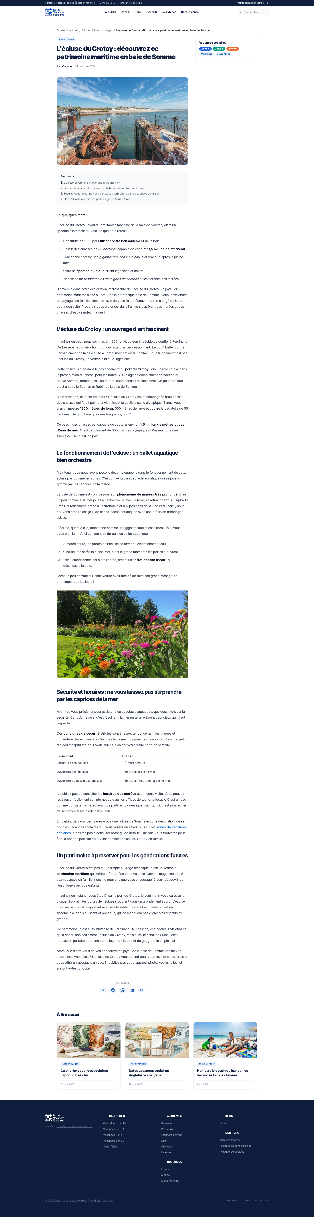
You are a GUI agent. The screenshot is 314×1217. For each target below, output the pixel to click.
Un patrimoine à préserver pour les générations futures (97, 199)
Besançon (167, 1123)
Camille (67, 66)
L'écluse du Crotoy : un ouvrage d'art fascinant (92, 182)
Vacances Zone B (113, 1134)
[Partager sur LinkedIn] (132, 990)
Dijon (164, 1140)
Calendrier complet (114, 1123)
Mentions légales (230, 1139)
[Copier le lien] (141, 990)
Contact (224, 1123)
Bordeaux (167, 1129)
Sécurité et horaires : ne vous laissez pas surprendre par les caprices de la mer (111, 193)
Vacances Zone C (114, 1140)
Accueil (61, 30)
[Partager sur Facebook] (113, 990)
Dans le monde (190, 11)
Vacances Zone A (113, 1129)
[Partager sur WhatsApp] (122, 990)
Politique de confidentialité (235, 1145)
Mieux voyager (103, 30)
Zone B (139, 11)
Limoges (166, 1152)
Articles (86, 30)
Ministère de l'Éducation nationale (74, 1126)
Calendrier (110, 11)
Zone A (125, 11)
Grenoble (167, 1146)
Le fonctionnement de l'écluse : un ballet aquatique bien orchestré (104, 188)
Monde (165, 1174)
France (165, 1169)
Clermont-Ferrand (171, 1134)
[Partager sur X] (103, 990)
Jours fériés (169, 11)
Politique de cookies (232, 1151)
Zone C (152, 11)
